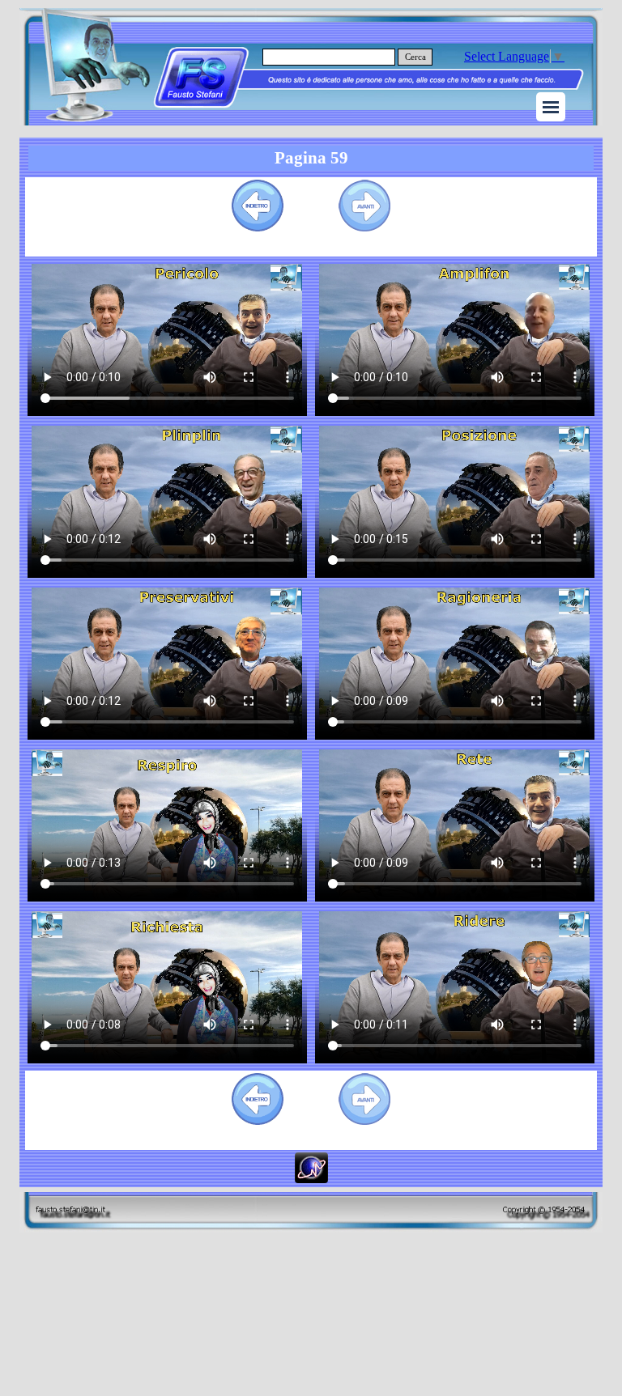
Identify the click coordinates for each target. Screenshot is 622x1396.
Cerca (415, 57)
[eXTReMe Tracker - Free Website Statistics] (311, 1175)
